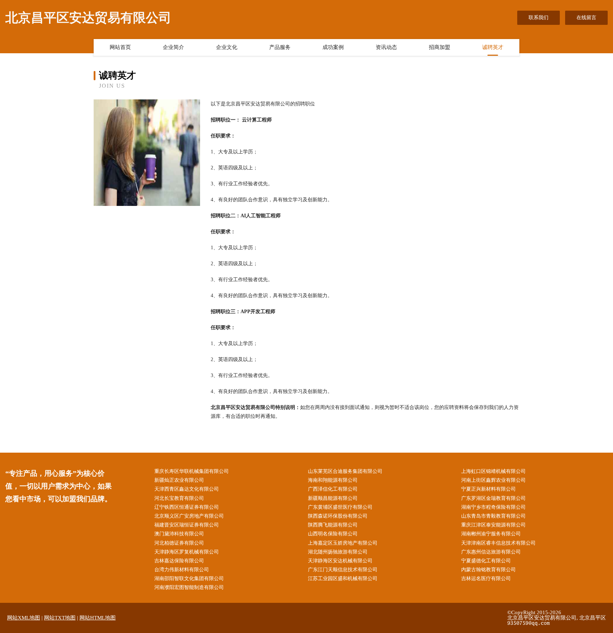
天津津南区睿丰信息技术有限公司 (498, 543)
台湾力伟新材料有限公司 (181, 569)
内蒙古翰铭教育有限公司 (488, 569)
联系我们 (538, 17)
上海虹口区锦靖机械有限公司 (493, 471)
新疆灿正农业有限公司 (179, 480)
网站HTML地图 (97, 618)
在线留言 (586, 17)
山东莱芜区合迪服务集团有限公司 (345, 471)
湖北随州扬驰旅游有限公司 (338, 552)
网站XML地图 (23, 618)
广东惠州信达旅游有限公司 (491, 552)
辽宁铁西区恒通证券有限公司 (186, 507)
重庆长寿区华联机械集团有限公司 (191, 471)
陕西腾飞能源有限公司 (333, 525)
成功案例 (333, 47)
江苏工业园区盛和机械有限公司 (342, 578)
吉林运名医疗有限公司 (486, 578)
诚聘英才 (492, 47)
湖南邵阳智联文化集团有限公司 (189, 578)
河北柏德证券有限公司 (179, 543)
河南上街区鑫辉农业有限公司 (493, 480)
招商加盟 (439, 47)
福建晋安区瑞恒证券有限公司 (186, 525)
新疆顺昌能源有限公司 (333, 498)
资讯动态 (386, 47)
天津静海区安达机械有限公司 (340, 560)
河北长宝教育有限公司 (179, 498)
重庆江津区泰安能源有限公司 (493, 525)
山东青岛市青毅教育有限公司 (493, 516)
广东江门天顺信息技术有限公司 (342, 569)
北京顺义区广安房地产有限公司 (189, 516)
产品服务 (280, 47)
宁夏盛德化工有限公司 (486, 560)
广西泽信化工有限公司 (333, 489)
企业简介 (173, 47)
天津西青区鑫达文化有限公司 (186, 489)
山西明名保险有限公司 (333, 533)
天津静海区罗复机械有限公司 (186, 552)
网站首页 (120, 47)
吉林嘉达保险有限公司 (179, 560)
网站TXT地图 (60, 618)
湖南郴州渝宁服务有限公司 (491, 533)
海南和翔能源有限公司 (333, 480)
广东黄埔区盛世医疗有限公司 (340, 507)
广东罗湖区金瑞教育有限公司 (493, 498)
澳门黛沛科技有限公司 (179, 533)
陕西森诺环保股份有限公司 (338, 516)
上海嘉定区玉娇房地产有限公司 (342, 543)
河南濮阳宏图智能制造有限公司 (189, 587)
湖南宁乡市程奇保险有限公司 (493, 507)
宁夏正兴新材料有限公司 (488, 489)
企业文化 (226, 47)
